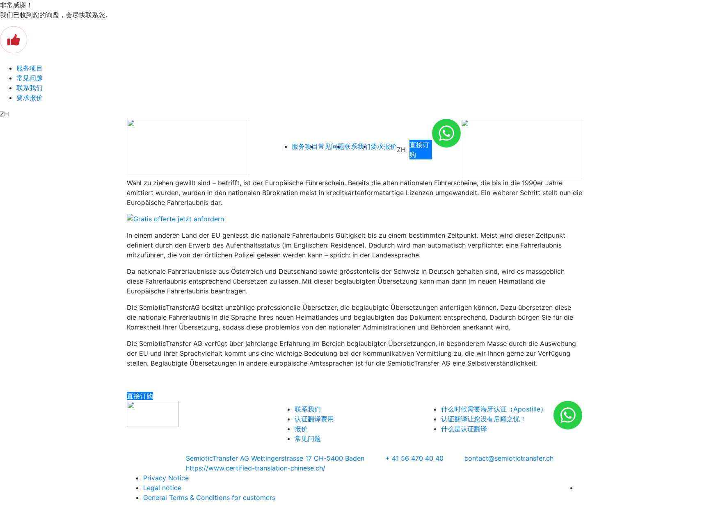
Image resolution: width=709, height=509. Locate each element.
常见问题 (29, 78)
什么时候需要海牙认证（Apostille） (494, 409)
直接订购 (419, 150)
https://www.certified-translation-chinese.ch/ (255, 468)
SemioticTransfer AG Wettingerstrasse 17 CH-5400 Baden (275, 458)
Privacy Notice (166, 478)
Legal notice (162, 488)
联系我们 (29, 88)
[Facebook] (579, 488)
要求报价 (29, 97)
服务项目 (29, 68)
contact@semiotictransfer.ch (508, 458)
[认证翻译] (201, 147)
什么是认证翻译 (464, 429)
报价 (301, 429)
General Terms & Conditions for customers (209, 497)
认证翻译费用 (314, 419)
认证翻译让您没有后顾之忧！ (483, 419)
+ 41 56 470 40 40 (414, 458)
